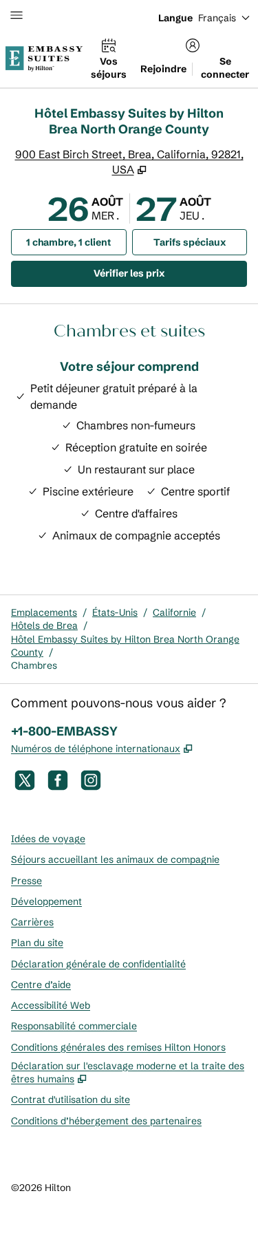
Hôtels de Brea (44, 625)
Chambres (34, 665)
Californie (174, 612)
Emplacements (44, 612)
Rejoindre (163, 69)
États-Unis (115, 612)
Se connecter (225, 68)
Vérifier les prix (170, 272)
